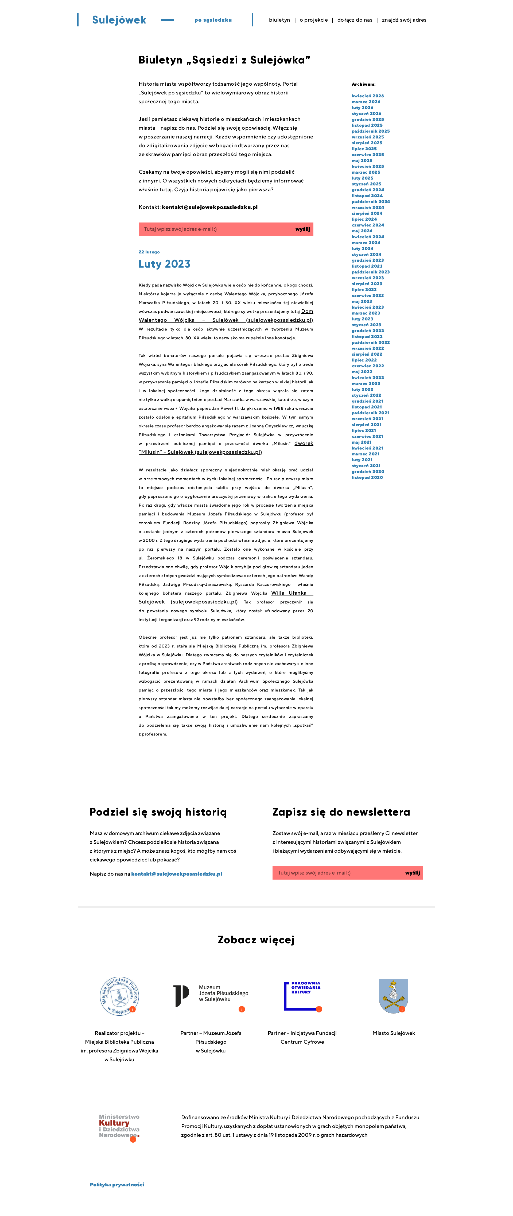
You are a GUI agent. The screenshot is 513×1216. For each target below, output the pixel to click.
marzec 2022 (366, 383)
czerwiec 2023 (368, 295)
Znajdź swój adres (404, 20)
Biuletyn (279, 20)
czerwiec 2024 (368, 225)
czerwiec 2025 (368, 154)
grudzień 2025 (368, 119)
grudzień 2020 (368, 471)
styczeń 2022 (367, 395)
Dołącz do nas (355, 20)
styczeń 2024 (367, 254)
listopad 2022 (367, 336)
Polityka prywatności (117, 1184)
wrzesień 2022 (368, 348)
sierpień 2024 (367, 213)
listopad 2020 (367, 477)
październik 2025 (371, 131)
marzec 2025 (366, 172)
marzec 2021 (365, 454)
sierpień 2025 (367, 143)
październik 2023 (371, 272)
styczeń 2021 (366, 465)
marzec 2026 (366, 102)
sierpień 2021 (367, 424)
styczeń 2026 (367, 113)
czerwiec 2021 (367, 436)
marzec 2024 (366, 242)
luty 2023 (362, 319)
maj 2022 (362, 372)
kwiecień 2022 (368, 377)
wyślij (303, 229)
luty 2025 (362, 178)
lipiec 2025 (364, 149)
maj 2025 (362, 160)
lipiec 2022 (364, 360)
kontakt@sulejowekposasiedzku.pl (176, 874)
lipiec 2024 (364, 219)
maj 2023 (362, 301)
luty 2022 (362, 389)
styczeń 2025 (367, 184)
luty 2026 (362, 107)
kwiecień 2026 (368, 96)
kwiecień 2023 (368, 307)
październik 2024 (371, 201)
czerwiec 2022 (368, 366)
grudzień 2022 (368, 330)
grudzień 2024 (368, 190)
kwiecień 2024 (368, 237)
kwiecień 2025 (368, 166)
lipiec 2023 (364, 289)
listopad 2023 (367, 266)
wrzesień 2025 (368, 137)
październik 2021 (370, 413)
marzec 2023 (366, 313)
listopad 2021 (367, 407)
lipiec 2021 (364, 430)
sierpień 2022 (367, 354)
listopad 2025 (367, 125)
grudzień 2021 (367, 401)
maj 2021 (362, 442)
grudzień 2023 (368, 260)
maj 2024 (362, 231)
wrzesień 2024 (368, 207)
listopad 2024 (367, 195)
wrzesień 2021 (367, 419)
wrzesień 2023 (368, 278)
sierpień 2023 (367, 284)
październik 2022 (371, 342)
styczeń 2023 (367, 325)
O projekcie (314, 20)
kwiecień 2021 (367, 448)
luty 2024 (362, 248)
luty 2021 (362, 460)
